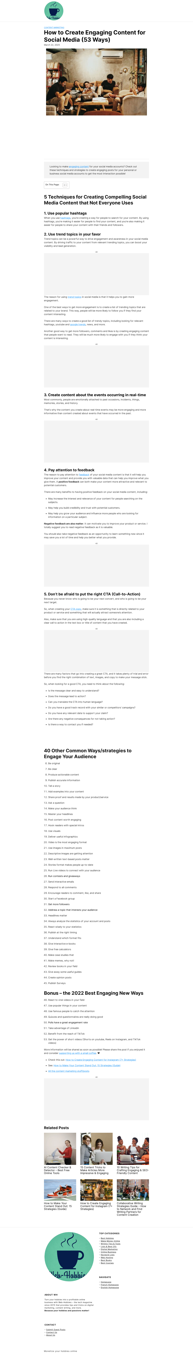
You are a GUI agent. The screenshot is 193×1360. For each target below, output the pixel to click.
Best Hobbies (107, 1238)
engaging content (79, 166)
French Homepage (110, 1285)
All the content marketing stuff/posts (68, 1071)
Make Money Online (110, 1241)
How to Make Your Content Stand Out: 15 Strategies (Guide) (87, 1065)
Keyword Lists (107, 1255)
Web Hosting (107, 1257)
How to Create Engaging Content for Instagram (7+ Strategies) (101, 1059)
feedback (84, 474)
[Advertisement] (96, 138)
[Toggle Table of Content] (64, 185)
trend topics (74, 297)
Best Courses (107, 1263)
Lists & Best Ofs (108, 1246)
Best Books (106, 1260)
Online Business (108, 1252)
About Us (50, 1335)
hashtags (65, 218)
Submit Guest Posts (55, 1329)
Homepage (106, 1282)
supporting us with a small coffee (77, 1053)
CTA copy (76, 609)
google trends (78, 324)
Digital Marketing (109, 1249)
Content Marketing (54, 27)
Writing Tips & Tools (110, 1244)
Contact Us (51, 1332)
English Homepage (110, 1287)
